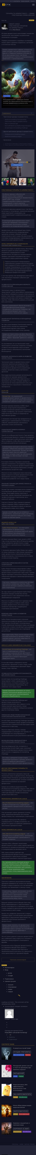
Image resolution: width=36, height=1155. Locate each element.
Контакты (17, 1)
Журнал (31, 20)
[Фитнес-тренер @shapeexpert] (18, 181)
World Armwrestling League (13, 136)
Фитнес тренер (30, 1144)
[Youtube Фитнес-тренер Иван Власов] (21, 1150)
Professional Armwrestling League (15, 134)
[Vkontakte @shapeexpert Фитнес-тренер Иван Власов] (15, 1150)
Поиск (33, 1)
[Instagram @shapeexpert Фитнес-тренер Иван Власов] (18, 1150)
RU (11, 1)
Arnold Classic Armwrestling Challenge (16, 128)
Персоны (15, 1144)
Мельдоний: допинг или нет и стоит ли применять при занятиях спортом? (22, 1067)
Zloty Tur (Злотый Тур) (11, 123)
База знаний (25, 1)
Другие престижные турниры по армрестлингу (18, 131)
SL (13, 1)
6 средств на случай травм (22, 1048)
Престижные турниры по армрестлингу (15, 117)
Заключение (7, 140)
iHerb (21, 1144)
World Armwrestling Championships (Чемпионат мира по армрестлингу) (16, 120)
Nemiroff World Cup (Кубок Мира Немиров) (18, 125)
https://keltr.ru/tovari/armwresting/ (16, 1032)
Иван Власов (16, 29)
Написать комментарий (18, 960)
